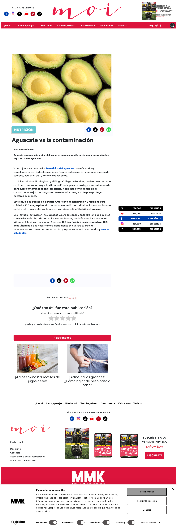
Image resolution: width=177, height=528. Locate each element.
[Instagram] (13, 14)
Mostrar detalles (148, 522)
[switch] (80, 522)
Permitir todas (147, 492)
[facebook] (6, 14)
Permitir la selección (147, 501)
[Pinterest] (33, 14)
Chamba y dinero (66, 25)
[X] (20, 14)
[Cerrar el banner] (173, 489)
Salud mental (88, 25)
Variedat (122, 25)
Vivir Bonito (106, 25)
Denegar (147, 510)
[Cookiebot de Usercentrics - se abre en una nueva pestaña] (18, 523)
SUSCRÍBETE (154, 455)
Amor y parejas (26, 25)
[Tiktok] (40, 14)
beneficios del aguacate (60, 168)
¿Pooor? (8, 25)
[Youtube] (26, 14)
